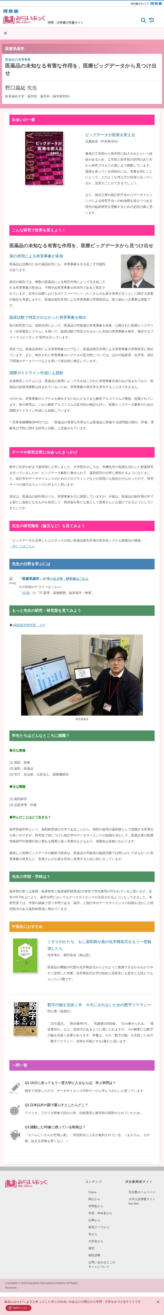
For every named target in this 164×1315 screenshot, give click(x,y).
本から (92, 1234)
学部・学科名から (100, 1213)
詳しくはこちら (24, 546)
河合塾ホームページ (142, 1192)
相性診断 (94, 1255)
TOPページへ (20, 1308)
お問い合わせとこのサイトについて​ (101, 1264)
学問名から (95, 1206)
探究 (91, 1248)
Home (92, 1192)
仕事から (94, 1220)
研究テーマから (98, 1227)
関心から (94, 1199)
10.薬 (25, 593)
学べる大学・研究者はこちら (67, 578)
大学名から (95, 1241)
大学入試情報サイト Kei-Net (142, 1201)
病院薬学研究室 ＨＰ (29, 625)
